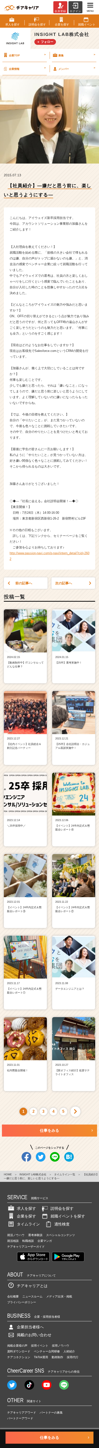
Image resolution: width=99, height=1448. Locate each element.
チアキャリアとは (32, 1286)
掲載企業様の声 (17, 1345)
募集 (76, 55)
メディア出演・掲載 (59, 1296)
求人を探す (26, 1208)
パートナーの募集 (51, 1412)
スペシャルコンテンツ (60, 1235)
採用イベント (39, 1345)
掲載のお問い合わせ (34, 1335)
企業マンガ (44, 1241)
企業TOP (27, 55)
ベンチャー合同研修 (47, 1351)
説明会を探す (62, 1208)
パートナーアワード (20, 1418)
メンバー (76, 68)
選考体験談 (35, 1235)
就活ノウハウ (16, 1235)
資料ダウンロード (18, 1351)
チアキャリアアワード (21, 1412)
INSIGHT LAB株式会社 (32, 1174)
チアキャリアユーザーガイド (26, 1246)
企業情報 (27, 68)
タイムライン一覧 (64, 1174)
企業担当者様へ (30, 1327)
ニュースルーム (32, 1296)
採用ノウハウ (60, 1345)
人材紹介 (69, 1351)
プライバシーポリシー (21, 1302)
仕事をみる (49, 1130)
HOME (8, 1174)
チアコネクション (18, 1357)
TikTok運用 (41, 1357)
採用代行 (72, 1357)
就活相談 (13, 1241)
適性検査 (62, 1224)
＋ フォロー (45, 42)
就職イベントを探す (67, 1216)
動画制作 (57, 1357)
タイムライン (28, 1224)
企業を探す (26, 1216)
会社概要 (13, 1296)
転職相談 (28, 1241)
